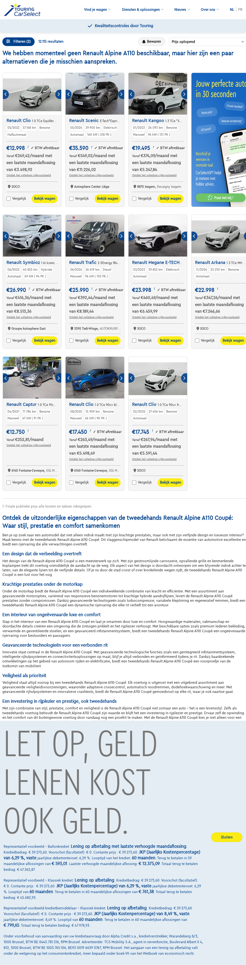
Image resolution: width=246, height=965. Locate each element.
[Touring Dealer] (24, 9)
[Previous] (6, 94)
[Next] (58, 94)
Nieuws (180, 10)
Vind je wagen (95, 10)
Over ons (208, 10)
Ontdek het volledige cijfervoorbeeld (28, 175)
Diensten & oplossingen (141, 10)
